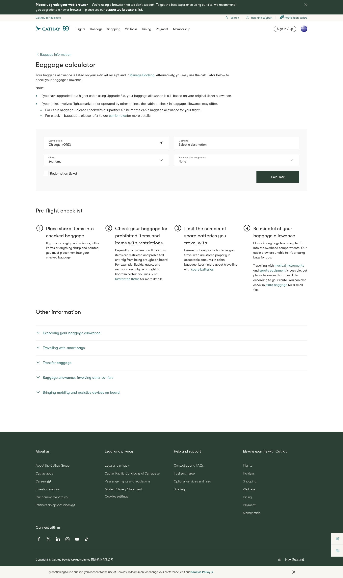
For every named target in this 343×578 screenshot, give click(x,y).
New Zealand (294, 559)
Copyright (42, 559)
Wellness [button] (131, 29)
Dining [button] (146, 29)
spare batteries (202, 269)
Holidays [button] (96, 29)
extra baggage (276, 285)
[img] (305, 4)
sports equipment (272, 270)
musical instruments (289, 265)
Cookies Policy (200, 572)
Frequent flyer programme (192, 157)
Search (234, 17)
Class (51, 157)
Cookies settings (116, 496)
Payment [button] (162, 29)
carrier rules (118, 115)
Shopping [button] (113, 29)
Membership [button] (181, 29)
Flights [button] (80, 29)
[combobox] (102, 144)
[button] (163, 160)
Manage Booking (142, 75)
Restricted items (127, 279)
